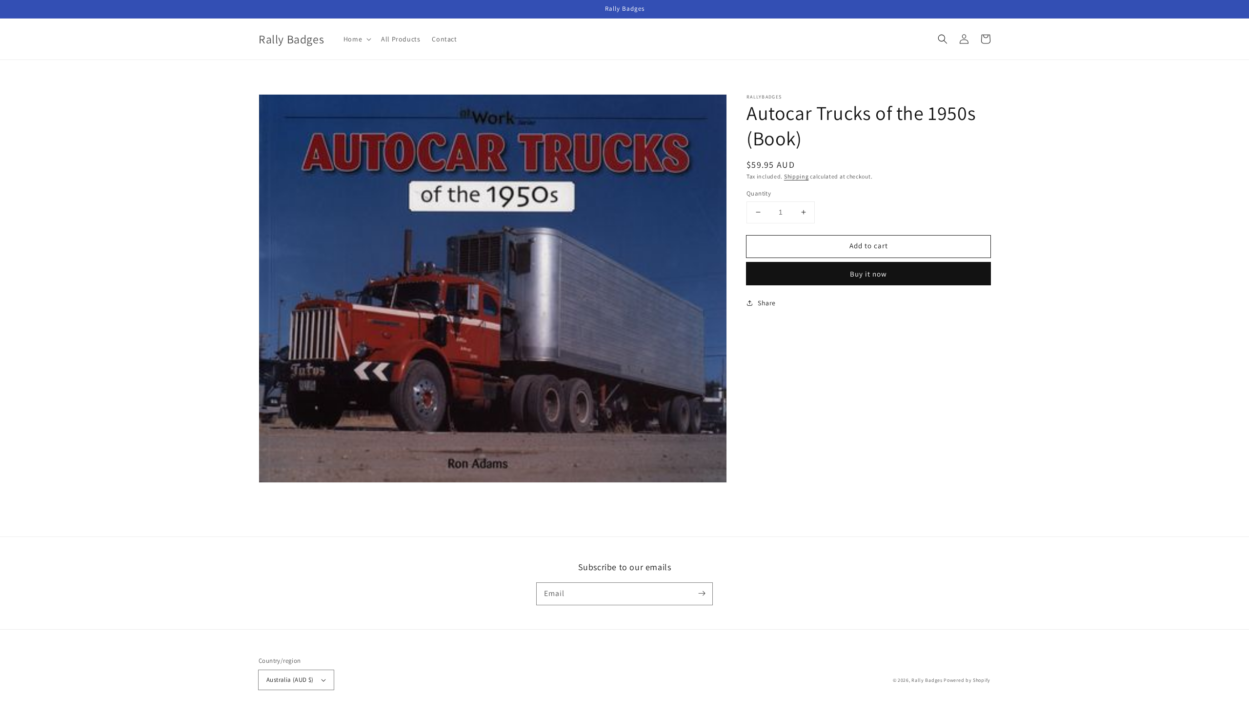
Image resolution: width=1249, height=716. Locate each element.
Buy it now (868, 273)
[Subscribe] (701, 593)
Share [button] (767, 302)
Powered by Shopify (967, 680)
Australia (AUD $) (290, 680)
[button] (942, 39)
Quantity (758, 193)
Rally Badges (926, 680)
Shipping (796, 176)
